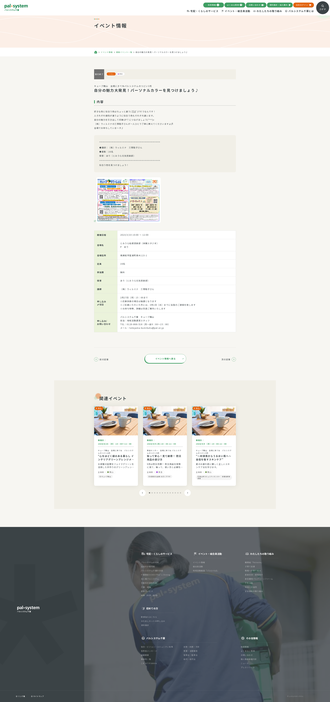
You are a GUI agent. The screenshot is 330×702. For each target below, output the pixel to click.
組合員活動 (198, 566)
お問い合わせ (255, 5)
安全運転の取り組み (254, 591)
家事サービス (147, 591)
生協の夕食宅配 (148, 566)
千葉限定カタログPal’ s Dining (155, 574)
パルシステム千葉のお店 (152, 570)
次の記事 (225, 359)
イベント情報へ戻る (165, 358)
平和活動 (249, 583)
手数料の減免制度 (149, 583)
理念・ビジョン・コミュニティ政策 (157, 646)
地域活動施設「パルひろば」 (206, 570)
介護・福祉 (146, 587)
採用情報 (212, 5)
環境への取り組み (253, 570)
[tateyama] (127, 200)
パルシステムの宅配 (150, 562)
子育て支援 (250, 566)
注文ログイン (302, 5)
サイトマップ (38, 696)
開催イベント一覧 (124, 52)
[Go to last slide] (142, 493)
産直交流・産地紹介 (254, 574)
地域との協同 (251, 587)
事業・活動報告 (191, 651)
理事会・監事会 (191, 655)
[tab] (149, 492)
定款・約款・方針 (192, 646)
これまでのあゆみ (149, 663)
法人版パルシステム (150, 579)
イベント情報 (107, 52)
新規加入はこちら (149, 617)
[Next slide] (187, 493)
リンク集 (21, 696)
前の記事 (104, 359)
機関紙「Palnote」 (254, 562)
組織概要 (145, 655)
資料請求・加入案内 (279, 5)
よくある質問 (233, 5)
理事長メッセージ (149, 651)
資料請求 (145, 625)
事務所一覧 (146, 659)
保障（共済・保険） (150, 595)
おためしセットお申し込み (153, 621)
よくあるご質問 (248, 651)
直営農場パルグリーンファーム (259, 579)
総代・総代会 (190, 659)
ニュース (245, 663)
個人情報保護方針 (249, 659)
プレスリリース (248, 667)
